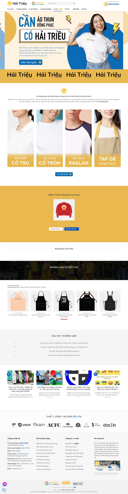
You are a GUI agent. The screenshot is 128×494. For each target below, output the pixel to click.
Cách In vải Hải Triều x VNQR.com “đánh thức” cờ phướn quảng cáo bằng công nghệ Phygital (20, 389)
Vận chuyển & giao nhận (44, 450)
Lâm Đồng (64, 487)
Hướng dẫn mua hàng (43, 459)
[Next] (123, 40)
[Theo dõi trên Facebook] (95, 473)
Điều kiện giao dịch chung (44, 447)
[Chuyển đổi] (15, 343)
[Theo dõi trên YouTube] (116, 473)
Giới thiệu (76, 9)
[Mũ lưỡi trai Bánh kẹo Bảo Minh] (64, 209)
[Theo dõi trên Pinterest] (110, 473)
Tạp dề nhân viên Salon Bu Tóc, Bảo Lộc (41, 315)
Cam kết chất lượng (42, 456)
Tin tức (67, 9)
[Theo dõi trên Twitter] (104, 473)
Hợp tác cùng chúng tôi (43, 469)
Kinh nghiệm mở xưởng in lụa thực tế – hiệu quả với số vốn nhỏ (49, 388)
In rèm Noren (33, 9)
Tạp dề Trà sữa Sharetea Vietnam (110, 315)
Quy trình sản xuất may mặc (74, 466)
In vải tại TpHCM (56, 487)
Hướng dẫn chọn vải (71, 450)
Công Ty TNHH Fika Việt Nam (38, 491)
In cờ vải (10, 9)
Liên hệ (84, 9)
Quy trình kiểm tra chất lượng (74, 469)
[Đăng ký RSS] (113, 473)
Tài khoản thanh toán (43, 463)
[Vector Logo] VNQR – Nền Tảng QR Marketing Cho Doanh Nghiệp (78, 388)
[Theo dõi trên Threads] (107, 473)
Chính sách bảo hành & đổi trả (45, 453)
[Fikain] (35, 424)
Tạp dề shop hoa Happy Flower (18, 315)
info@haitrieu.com (17, 468)
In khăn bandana (45, 9)
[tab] (13, 287)
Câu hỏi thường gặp (42, 466)
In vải (55, 9)
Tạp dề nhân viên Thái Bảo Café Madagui (64, 315)
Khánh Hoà (70, 487)
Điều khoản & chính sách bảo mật (46, 443)
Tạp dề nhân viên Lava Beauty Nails (87, 315)
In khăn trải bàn (21, 9)
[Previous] (4, 40)
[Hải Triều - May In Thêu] (17, 3)
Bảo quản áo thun (70, 463)
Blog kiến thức (69, 443)
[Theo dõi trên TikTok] (101, 473)
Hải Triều (97, 443)
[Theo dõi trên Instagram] (98, 473)
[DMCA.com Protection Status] (78, 483)
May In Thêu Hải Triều (68, 490)
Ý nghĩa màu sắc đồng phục (74, 456)
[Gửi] (74, 3)
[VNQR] (20, 425)
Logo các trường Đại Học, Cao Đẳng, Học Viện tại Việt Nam (107, 388)
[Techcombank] (64, 425)
